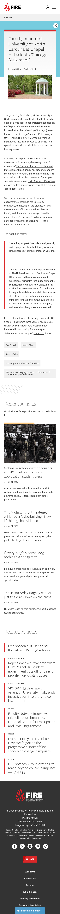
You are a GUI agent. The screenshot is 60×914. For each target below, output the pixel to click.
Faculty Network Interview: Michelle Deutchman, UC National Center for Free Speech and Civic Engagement (31, 719)
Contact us (39, 333)
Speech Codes (11, 354)
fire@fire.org (22, 825)
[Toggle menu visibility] (54, 7)
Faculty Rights (28, 345)
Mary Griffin (16, 69)
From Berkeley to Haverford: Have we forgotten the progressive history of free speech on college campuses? (30, 744)
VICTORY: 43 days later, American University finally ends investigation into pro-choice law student (31, 694)
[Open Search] (47, 7)
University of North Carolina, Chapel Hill (22, 363)
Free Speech (11, 345)
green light (10, 188)
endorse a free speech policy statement (24, 122)
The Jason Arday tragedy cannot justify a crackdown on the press (27, 594)
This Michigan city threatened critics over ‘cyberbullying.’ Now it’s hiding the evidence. (27, 516)
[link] (13, 7)
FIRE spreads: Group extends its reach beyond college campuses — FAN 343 (32, 768)
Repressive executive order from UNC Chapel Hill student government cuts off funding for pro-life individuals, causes (31, 669)
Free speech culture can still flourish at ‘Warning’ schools (29, 648)
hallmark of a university (16, 224)
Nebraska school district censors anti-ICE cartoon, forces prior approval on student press (28, 472)
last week (46, 119)
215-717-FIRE (38, 825)
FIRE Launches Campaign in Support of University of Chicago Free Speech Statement (28, 373)
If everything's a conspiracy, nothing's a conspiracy (24, 554)
